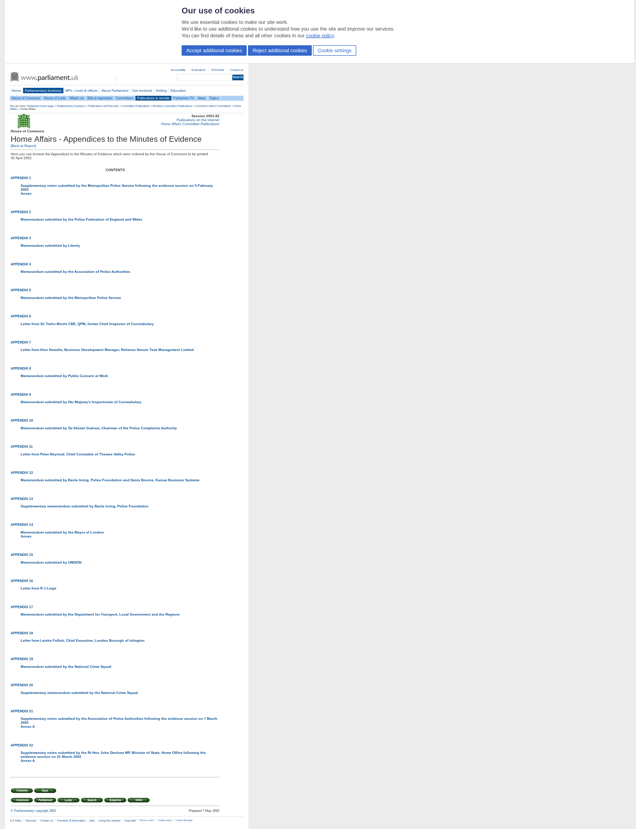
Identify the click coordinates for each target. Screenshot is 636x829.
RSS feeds (217, 69)
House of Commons (26, 98)
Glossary (31, 820)
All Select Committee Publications (172, 105)
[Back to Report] (23, 146)
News (202, 98)
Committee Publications (136, 105)
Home (16, 91)
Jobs (92, 820)
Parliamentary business (43, 91)
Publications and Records (103, 105)
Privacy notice (147, 820)
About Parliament (114, 91)
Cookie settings (335, 50)
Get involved (142, 91)
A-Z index (16, 820)
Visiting (161, 91)
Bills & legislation (99, 98)
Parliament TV (183, 98)
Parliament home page (40, 105)
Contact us (236, 69)
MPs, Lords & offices (81, 91)
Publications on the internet (198, 120)
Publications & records (153, 98)
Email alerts (198, 69)
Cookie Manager (184, 820)
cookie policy (320, 35)
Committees (124, 98)
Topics (214, 98)
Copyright (130, 820)
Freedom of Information (71, 820)
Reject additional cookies (280, 50)
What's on (77, 98)
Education (178, 91)
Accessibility (178, 69)
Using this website (109, 820)
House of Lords (55, 98)
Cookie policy (165, 820)
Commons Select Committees (213, 105)
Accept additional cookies (214, 50)
